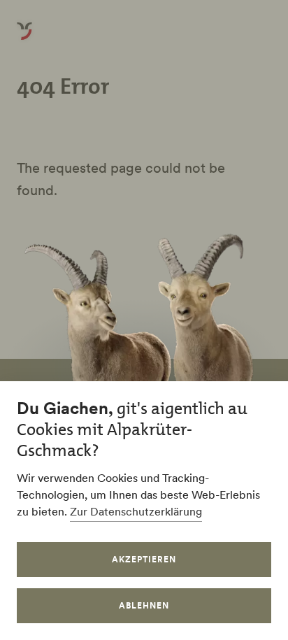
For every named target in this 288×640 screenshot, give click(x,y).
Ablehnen (144, 605)
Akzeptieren (144, 559)
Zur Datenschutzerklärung (136, 511)
